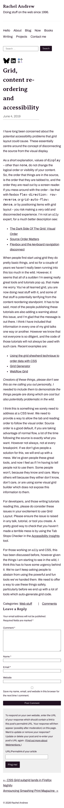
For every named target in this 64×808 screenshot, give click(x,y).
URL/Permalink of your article (21, 751)
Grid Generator (20, 366)
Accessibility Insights (46, 536)
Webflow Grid (19, 371)
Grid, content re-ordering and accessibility (21, 89)
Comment (9, 627)
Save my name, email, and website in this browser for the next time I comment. (31, 693)
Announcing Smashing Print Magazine (30, 790)
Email (7, 667)
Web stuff (25, 603)
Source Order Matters (24, 239)
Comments (49, 603)
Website (7, 677)
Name (7, 656)
